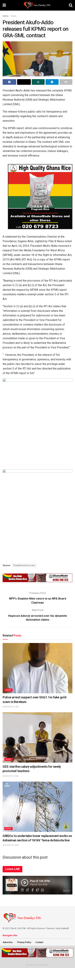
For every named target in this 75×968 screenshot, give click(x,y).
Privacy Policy (24, 942)
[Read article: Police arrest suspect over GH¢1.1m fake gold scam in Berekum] (37, 668)
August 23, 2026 (11, 707)
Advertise (8, 942)
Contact (39, 942)
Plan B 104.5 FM (18, 928)
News (14, 16)
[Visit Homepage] (37, 5)
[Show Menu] (4, 5)
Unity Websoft (62, 928)
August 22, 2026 (11, 776)
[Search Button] (70, 5)
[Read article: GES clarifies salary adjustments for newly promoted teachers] (37, 737)
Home (5, 16)
